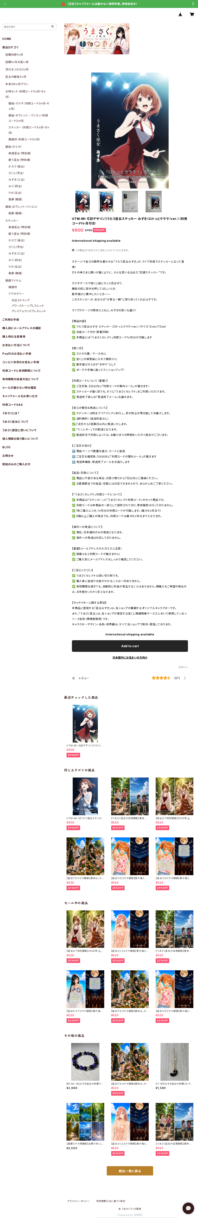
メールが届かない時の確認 (19, 387)
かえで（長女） (17, 166)
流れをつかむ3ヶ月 (17, 69)
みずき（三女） (17, 179)
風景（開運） (16, 199)
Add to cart (130, 646)
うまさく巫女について (15, 421)
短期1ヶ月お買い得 (16, 62)
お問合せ (8, 455)
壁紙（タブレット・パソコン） (21, 206)
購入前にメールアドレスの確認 (21, 328)
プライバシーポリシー (78, 1201)
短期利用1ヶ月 (14, 54)
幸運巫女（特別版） (20, 153)
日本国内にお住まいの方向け (130, 657)
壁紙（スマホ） (13, 146)
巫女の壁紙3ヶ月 (15, 76)
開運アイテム (13, 280)
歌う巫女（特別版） (20, 159)
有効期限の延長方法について (20, 379)
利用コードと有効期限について (21, 370)
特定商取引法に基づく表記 (110, 1201)
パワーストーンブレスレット (28, 305)
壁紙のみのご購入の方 (16, 464)
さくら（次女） (16, 173)
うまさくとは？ (11, 413)
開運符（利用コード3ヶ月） (24, 139)
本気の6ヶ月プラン (16, 84)
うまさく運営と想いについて (19, 430)
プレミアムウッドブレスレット (29, 311)
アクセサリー (16, 293)
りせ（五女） (15, 192)
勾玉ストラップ (21, 300)
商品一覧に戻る (130, 1171)
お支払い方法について (16, 345)
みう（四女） (16, 186)
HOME (6, 38)
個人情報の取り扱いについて (20, 438)
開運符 (13, 287)
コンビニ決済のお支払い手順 (20, 362)
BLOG (6, 447)
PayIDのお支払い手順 (16, 353)
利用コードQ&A (12, 404)
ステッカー (12, 220)
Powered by (126, 1215)
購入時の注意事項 (13, 336)
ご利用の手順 (10, 319)
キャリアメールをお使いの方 (20, 396)
